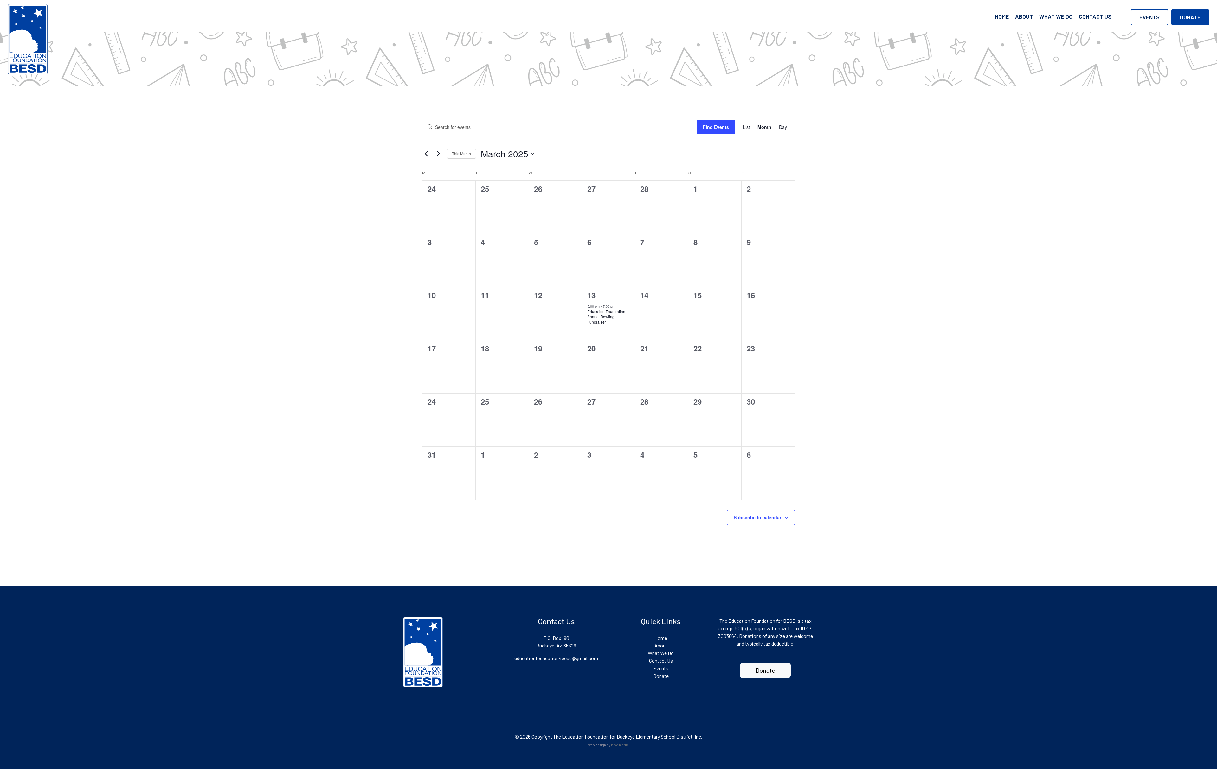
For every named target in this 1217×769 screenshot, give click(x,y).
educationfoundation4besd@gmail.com (556, 658)
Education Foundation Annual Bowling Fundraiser (606, 317)
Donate (1190, 17)
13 (591, 295)
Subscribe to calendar (757, 517)
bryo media (620, 745)
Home (1002, 16)
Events (1149, 17)
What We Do (1055, 16)
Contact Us (1095, 16)
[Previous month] (426, 154)
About (1024, 16)
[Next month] (438, 154)
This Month (461, 153)
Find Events (716, 127)
